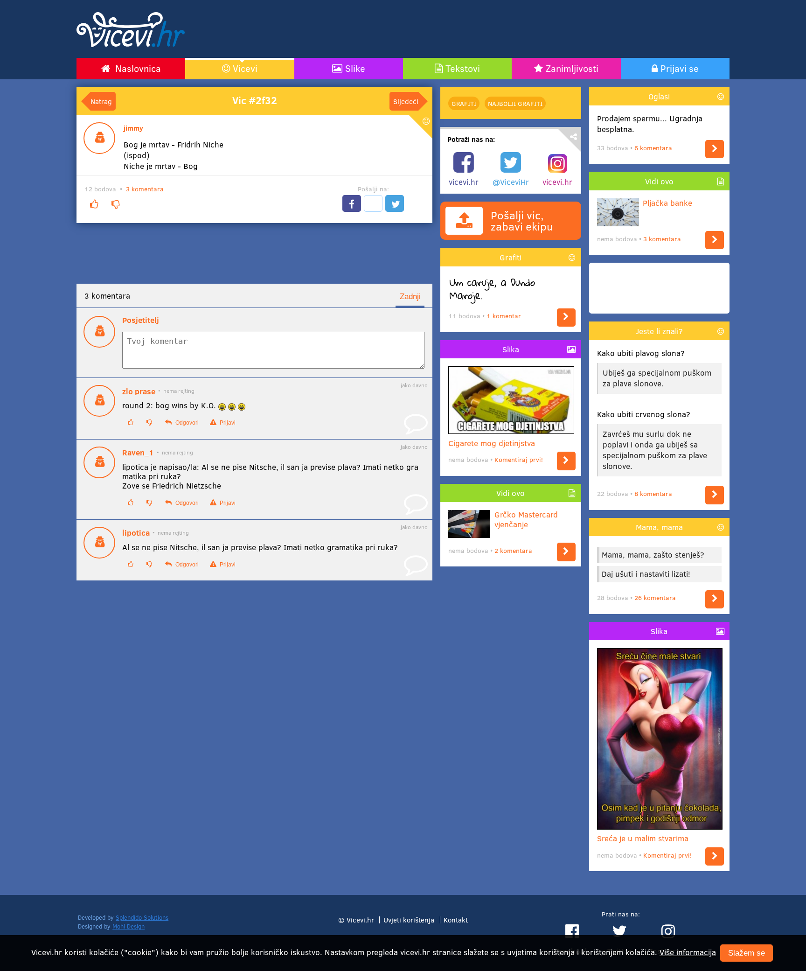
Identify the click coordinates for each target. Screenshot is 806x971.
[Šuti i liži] (714, 599)
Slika (510, 349)
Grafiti (464, 103)
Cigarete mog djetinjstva (491, 443)
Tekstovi (462, 68)
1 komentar (503, 315)
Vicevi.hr (360, 919)
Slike (355, 68)
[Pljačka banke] (714, 240)
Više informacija (688, 952)
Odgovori (186, 422)
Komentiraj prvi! (518, 459)
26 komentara (655, 597)
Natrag (101, 101)
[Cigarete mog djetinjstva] (566, 461)
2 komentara (513, 550)
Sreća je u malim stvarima (642, 838)
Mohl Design (128, 926)
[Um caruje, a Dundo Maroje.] (566, 317)
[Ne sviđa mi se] (115, 204)
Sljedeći (405, 101)
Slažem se (746, 953)
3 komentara (145, 188)
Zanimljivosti (572, 68)
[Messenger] (373, 203)
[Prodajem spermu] (714, 149)
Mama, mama (659, 527)
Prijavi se (679, 68)
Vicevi (245, 68)
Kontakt (456, 919)
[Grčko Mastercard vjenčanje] (566, 552)
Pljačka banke (667, 203)
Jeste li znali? (659, 331)
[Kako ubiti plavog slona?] (714, 495)
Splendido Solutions (142, 917)
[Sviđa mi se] (93, 204)
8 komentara (653, 493)
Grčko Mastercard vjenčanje (526, 519)
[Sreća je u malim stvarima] (714, 856)
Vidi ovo (510, 493)
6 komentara (653, 147)
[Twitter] (394, 203)
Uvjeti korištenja (408, 919)
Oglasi (659, 96)
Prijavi (227, 422)
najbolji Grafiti (515, 103)
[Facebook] (351, 203)
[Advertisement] (503, 29)
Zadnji (410, 296)
